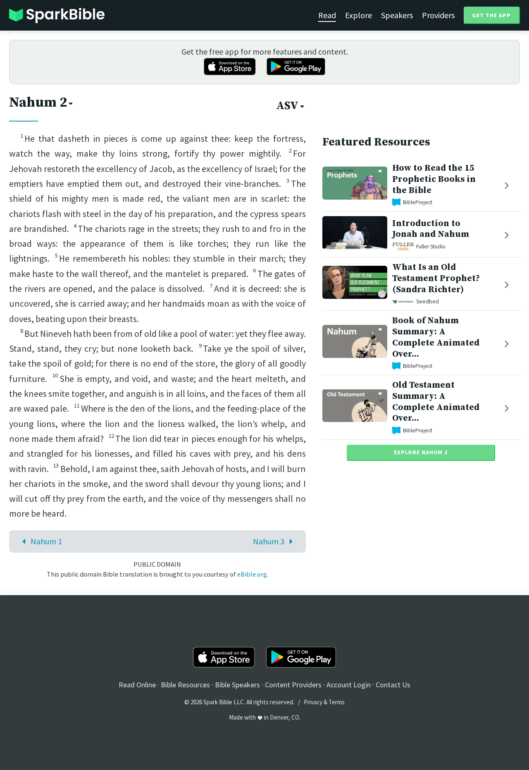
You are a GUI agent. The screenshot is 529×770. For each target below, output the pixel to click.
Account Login (348, 684)
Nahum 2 (38, 102)
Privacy (313, 702)
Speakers (397, 15)
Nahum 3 (268, 541)
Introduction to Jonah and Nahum (430, 229)
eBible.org (252, 574)
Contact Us (393, 684)
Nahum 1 (46, 541)
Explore (358, 15)
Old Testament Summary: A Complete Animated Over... (435, 401)
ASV (287, 106)
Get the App (491, 15)
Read (327, 15)
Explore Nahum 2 (421, 452)
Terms (337, 702)
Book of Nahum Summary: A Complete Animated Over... (435, 337)
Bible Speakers (237, 684)
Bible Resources (185, 684)
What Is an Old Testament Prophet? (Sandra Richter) (436, 278)
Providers (438, 15)
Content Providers (293, 684)
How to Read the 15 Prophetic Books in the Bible (434, 179)
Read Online (137, 684)
